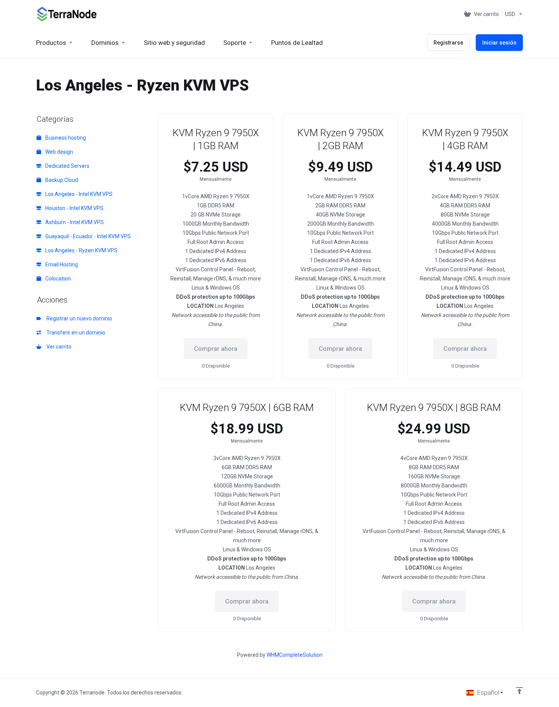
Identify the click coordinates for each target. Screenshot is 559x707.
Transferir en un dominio (74, 333)
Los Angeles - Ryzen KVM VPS (81, 250)
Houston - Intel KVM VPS (73, 208)
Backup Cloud (61, 180)
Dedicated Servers (66, 166)
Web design (58, 152)
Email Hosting (61, 264)
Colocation (57, 278)
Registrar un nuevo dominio (78, 318)
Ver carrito (57, 347)
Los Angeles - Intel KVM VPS (78, 194)
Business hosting (65, 138)
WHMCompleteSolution (294, 655)
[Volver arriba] (519, 690)
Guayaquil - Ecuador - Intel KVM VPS (87, 236)
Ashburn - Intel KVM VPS (74, 222)
